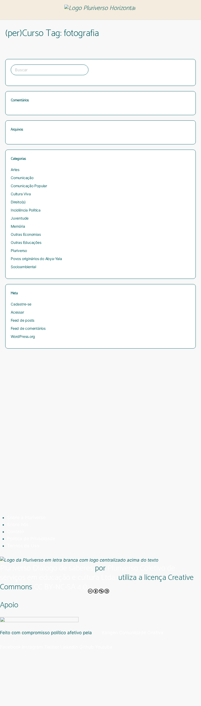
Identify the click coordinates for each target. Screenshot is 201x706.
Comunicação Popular (29, 186)
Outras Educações (26, 242)
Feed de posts (22, 320)
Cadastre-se (21, 304)
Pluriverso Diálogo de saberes (46, 568)
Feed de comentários (28, 328)
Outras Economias (26, 234)
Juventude (20, 218)
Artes (15, 169)
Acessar (17, 312)
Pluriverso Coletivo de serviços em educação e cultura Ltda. (87, 573)
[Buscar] (191, 10)
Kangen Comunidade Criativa (131, 632)
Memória (18, 226)
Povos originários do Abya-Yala (36, 258)
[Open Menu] (8, 9)
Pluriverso (19, 250)
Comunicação (22, 177)
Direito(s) (18, 202)
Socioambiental (23, 266)
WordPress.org (23, 336)
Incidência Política (26, 210)
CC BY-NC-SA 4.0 (60, 588)
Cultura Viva (21, 194)
